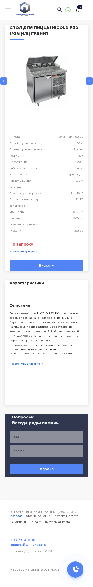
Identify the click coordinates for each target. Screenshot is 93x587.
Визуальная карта (57, 522)
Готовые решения (37, 516)
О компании (19, 522)
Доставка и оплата (65, 516)
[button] (3, 81)
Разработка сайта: (35, 570)
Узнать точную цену (23, 251)
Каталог (16, 516)
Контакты (36, 522)
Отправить (47, 469)
